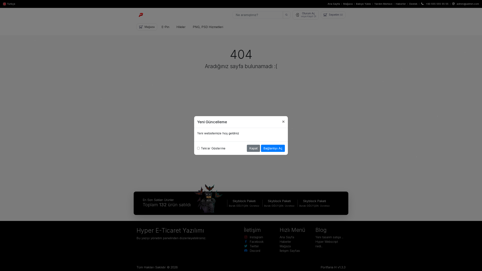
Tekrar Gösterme (213, 148)
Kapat (253, 148)
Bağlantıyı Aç (272, 148)
